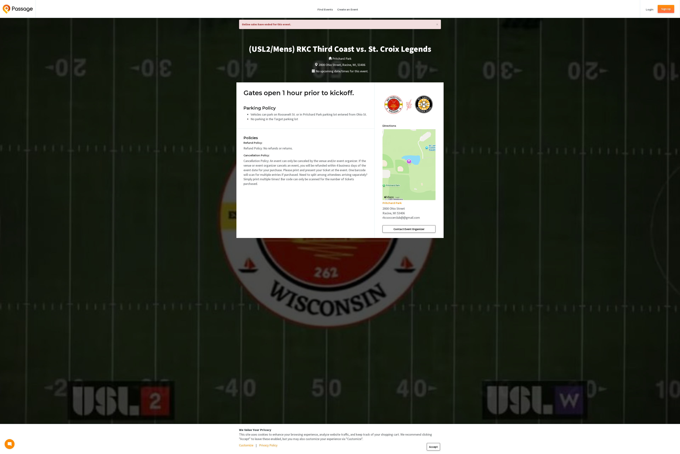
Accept (433, 447)
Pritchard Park (392, 203)
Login (649, 9)
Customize (246, 445)
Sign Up (666, 9)
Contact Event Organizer (408, 229)
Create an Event (347, 9)
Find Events (325, 9)
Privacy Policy (268, 445)
